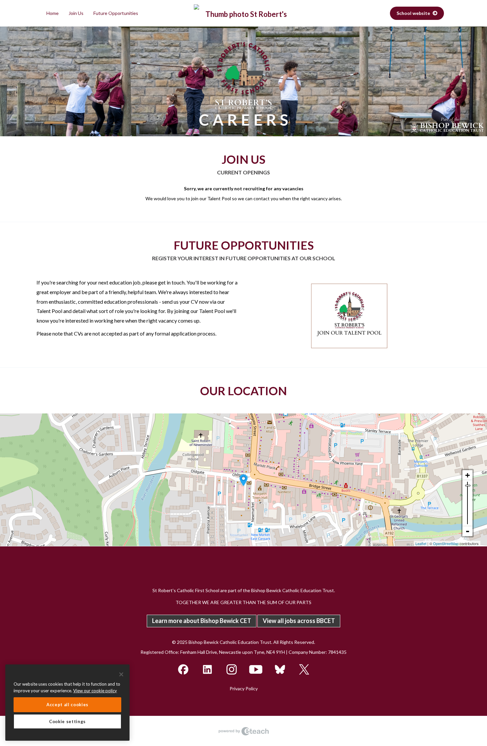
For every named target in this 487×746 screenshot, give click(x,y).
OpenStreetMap (446, 543)
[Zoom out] (467, 531)
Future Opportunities (115, 13)
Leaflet (420, 543)
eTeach (243, 731)
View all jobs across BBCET (299, 620)
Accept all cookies (67, 704)
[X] (304, 668)
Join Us (76, 13)
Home (52, 13)
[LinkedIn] (208, 668)
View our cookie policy (95, 690)
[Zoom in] (467, 475)
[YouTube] (256, 668)
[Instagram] (232, 668)
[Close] (121, 674)
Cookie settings (67, 721)
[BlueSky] (280, 668)
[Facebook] (183, 668)
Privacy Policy (244, 688)
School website (414, 13)
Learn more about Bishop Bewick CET (201, 620)
